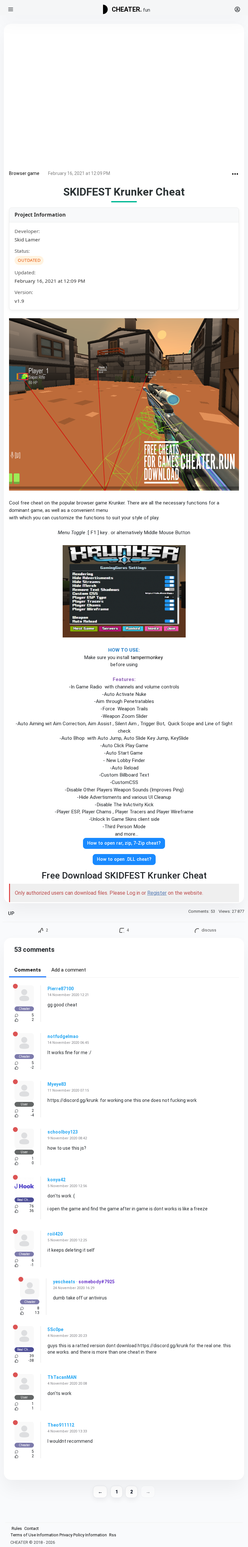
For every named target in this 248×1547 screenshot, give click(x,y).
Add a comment (68, 970)
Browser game (24, 173)
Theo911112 (60, 1425)
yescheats (64, 1281)
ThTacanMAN (62, 1377)
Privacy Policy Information (83, 1534)
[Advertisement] (124, 98)
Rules (17, 1528)
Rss (112, 1534)
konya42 (56, 1179)
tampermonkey (147, 657)
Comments (27, 970)
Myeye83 (56, 1084)
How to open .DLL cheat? (124, 859)
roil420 (55, 1234)
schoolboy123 (62, 1132)
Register (157, 893)
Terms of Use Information (34, 1534)
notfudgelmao (62, 1036)
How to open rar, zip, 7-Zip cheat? (124, 843)
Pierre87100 (60, 988)
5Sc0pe (55, 1329)
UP (11, 913)
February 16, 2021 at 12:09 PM (79, 173)
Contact (31, 1528)
